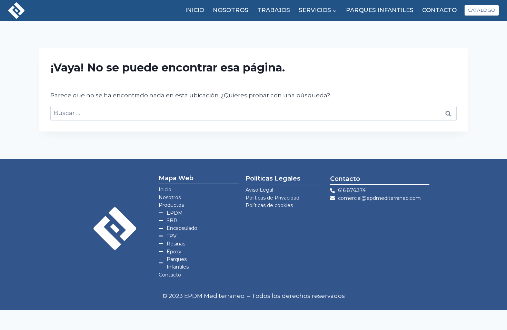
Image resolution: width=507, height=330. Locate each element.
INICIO (194, 10)
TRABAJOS (273, 10)
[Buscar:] (253, 112)
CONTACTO (439, 10)
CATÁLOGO (481, 10)
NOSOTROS (230, 10)
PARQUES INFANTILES (380, 10)
